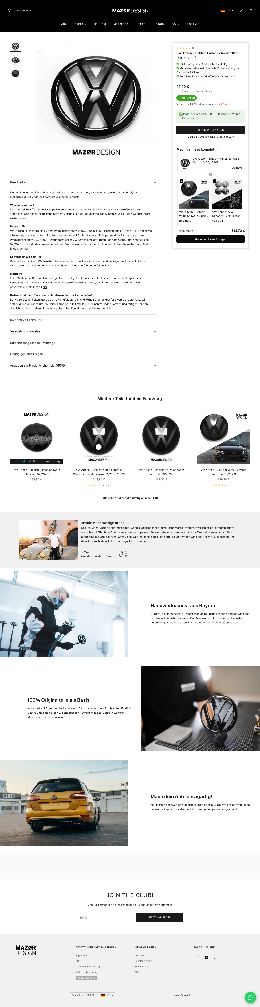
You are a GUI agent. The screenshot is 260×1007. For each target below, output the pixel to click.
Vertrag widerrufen (86, 978)
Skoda (160, 24)
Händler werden (143, 961)
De (228, 10)
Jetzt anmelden (159, 917)
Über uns (139, 955)
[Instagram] (197, 957)
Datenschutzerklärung (88, 966)
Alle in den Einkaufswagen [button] (210, 239)
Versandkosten (205, 91)
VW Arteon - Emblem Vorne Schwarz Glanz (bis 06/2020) (223, 472)
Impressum (82, 955)
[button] (210, 163)
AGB (78, 961)
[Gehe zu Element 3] (15, 73)
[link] (185, 163)
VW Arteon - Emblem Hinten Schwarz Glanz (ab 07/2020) (36, 472)
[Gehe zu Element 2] (15, 60)
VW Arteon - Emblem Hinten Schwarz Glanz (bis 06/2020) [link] (216, 160)
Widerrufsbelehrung (86, 972)
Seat (142, 24)
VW (174, 24)
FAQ (137, 972)
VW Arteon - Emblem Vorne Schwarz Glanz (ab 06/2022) (161, 472)
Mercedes (121, 24)
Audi (63, 24)
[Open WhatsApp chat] (250, 997)
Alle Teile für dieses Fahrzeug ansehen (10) (130, 498)
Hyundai (100, 24)
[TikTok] (215, 957)
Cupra (79, 24)
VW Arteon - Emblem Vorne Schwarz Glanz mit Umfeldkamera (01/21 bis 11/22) (99, 472)
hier (60, 244)
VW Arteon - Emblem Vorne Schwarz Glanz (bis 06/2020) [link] (192, 214)
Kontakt (193, 24)
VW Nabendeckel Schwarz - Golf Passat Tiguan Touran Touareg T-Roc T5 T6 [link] (226, 214)
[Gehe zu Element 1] (15, 46)
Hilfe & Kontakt (143, 966)
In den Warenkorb (210, 129)
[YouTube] (206, 957)
